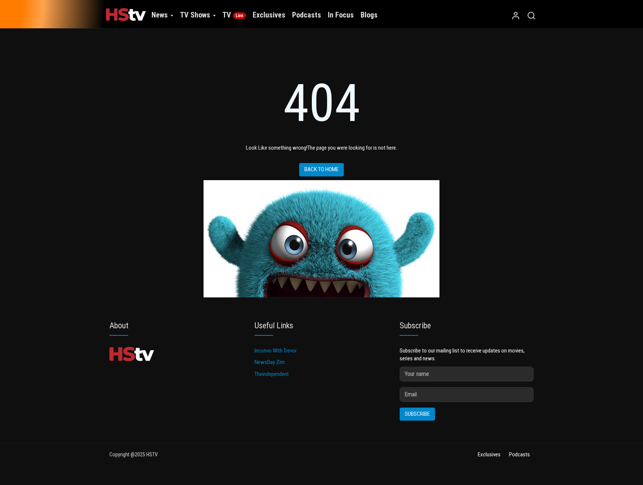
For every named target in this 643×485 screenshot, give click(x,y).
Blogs (369, 14)
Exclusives (269, 14)
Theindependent (272, 374)
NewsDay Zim (270, 362)
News (160, 14)
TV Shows (196, 14)
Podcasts (306, 14)
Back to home (321, 169)
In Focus (341, 14)
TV (233, 14)
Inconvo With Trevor (276, 350)
